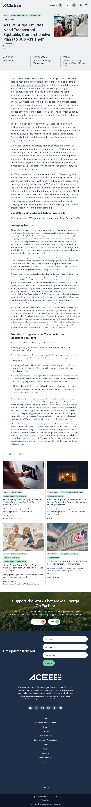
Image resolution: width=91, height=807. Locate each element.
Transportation (39, 63)
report (26, 101)
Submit (48, 663)
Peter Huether (8, 60)
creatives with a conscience (51, 804)
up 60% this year (52, 78)
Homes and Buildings (42, 60)
